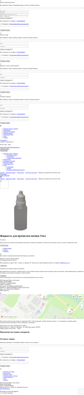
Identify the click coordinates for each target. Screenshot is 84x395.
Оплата (5, 250)
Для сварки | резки (12, 155)
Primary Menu (4, 150)
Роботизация (6, 130)
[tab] (43, 248)
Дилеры (5, 137)
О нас (4, 136)
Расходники (20, 172)
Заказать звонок (5, 149)
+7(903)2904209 (20, 21)
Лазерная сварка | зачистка (10, 128)
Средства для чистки (31, 172)
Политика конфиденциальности (16, 170)
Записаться (3, 265)
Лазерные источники (9, 131)
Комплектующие (8, 133)
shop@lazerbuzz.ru (15, 147)
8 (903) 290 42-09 (4, 147)
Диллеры (5, 380)
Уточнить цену (4, 245)
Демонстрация (7, 248)
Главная (2, 172)
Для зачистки (10, 156)
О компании (10, 167)
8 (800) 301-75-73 (65, 263)
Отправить (3, 275)
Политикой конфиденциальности (19, 24)
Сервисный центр (8, 134)
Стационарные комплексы (14, 158)
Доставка (5, 251)
